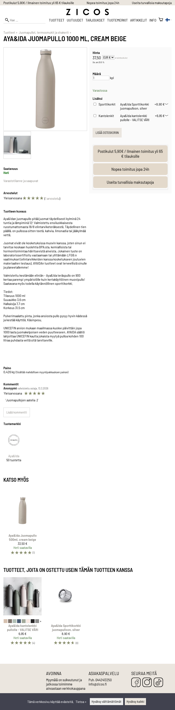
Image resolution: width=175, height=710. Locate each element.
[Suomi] (168, 20)
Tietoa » (81, 702)
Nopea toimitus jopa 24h (103, 3)
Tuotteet (56, 20)
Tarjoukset (95, 20)
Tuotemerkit (117, 20)
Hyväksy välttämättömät (106, 701)
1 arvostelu (52, 198)
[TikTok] (158, 683)
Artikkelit (138, 20)
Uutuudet (75, 20)
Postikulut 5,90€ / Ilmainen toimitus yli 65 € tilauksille (38, 3)
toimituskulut (122, 57)
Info (152, 20)
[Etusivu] (87, 14)
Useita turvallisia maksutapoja (152, 3)
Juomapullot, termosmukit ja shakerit (45, 32)
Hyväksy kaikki (135, 701)
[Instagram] (147, 683)
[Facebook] (136, 683)
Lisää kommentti (16, 412)
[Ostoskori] (161, 20)
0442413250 (103, 680)
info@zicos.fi (98, 684)
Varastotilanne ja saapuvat (20, 181)
